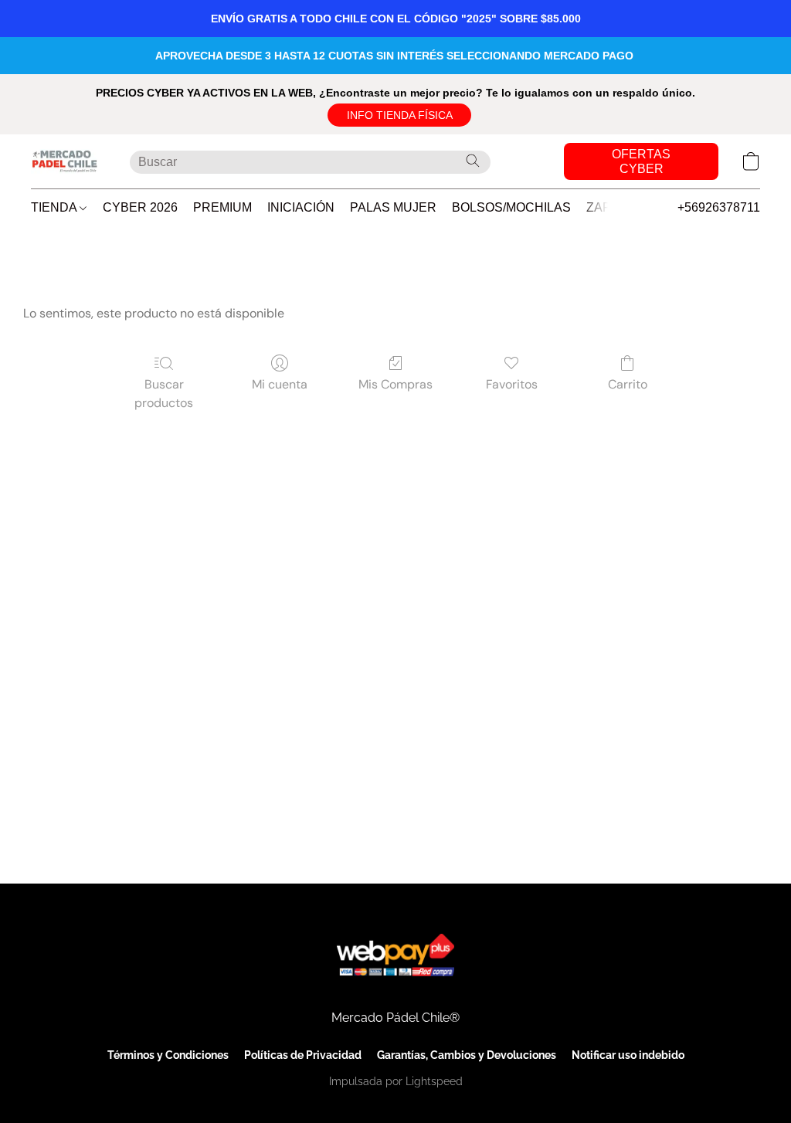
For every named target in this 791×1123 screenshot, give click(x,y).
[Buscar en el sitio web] (472, 160)
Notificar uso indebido (628, 1055)
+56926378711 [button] (718, 207)
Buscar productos (163, 393)
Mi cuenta (279, 384)
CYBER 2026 (140, 207)
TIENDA (55, 207)
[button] (399, 115)
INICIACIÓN (300, 207)
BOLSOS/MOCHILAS (511, 207)
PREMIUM (222, 207)
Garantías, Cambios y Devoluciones (466, 1055)
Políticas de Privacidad (303, 1055)
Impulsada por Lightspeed (396, 1081)
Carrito (627, 384)
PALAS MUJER (393, 207)
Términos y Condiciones (168, 1055)
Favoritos (512, 384)
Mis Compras (395, 384)
